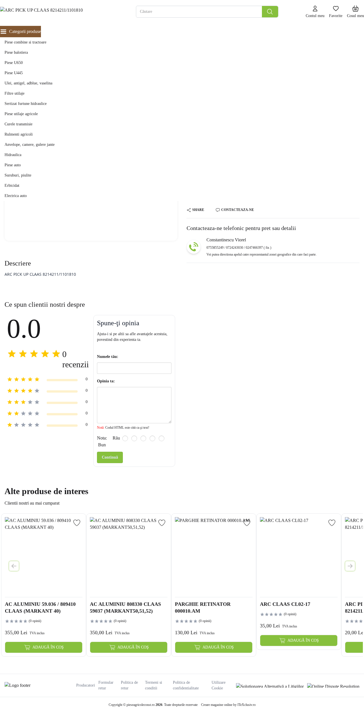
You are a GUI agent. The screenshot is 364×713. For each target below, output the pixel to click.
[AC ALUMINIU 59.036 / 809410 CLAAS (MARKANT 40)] (43, 556)
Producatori (85, 685)
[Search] (270, 11)
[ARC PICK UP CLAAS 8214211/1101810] (53, 12)
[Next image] (350, 566)
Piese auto (13, 165)
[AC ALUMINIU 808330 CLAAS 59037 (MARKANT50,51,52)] (128, 556)
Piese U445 (14, 73)
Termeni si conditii (153, 685)
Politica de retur (129, 685)
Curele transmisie (18, 124)
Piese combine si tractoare (25, 42)
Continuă (110, 457)
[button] (355, 12)
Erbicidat (12, 185)
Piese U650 (14, 63)
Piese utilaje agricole (21, 114)
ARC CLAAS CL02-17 (285, 604)
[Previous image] (14, 566)
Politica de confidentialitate (186, 685)
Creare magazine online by (228, 705)
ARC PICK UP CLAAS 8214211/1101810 (40, 274)
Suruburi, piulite (18, 175)
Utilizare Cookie (219, 685)
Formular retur (105, 685)
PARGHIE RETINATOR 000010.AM (203, 607)
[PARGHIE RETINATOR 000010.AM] (214, 556)
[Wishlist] (76, 522)
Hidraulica (13, 155)
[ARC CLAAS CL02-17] (299, 556)
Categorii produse (25, 31)
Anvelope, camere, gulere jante (30, 144)
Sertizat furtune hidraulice (26, 103)
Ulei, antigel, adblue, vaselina (28, 83)
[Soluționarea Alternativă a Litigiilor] (270, 685)
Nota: (102, 438)
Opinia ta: (106, 381)
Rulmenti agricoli (19, 134)
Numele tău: (107, 357)
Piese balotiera (16, 52)
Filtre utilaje (14, 93)
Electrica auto (16, 196)
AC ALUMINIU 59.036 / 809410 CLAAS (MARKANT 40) (40, 607)
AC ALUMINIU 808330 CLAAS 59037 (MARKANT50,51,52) (125, 607)
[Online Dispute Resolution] (333, 685)
